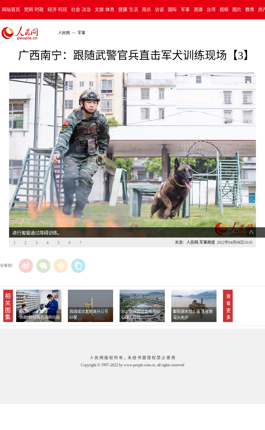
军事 (185, 9)
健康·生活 (128, 9)
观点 (146, 9)
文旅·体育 (104, 9)
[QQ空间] (61, 266)
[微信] (43, 266)
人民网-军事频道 (200, 242)
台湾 (211, 9)
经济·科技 (57, 9)
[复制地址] (78, 266)
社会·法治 (81, 9)
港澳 (198, 9)
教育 (249, 9)
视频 (223, 9)
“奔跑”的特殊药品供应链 (39, 317)
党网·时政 (34, 9)
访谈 (159, 9)
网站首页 (11, 9)
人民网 (64, 33)
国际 (172, 9)
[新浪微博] (26, 266)
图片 (236, 9)
